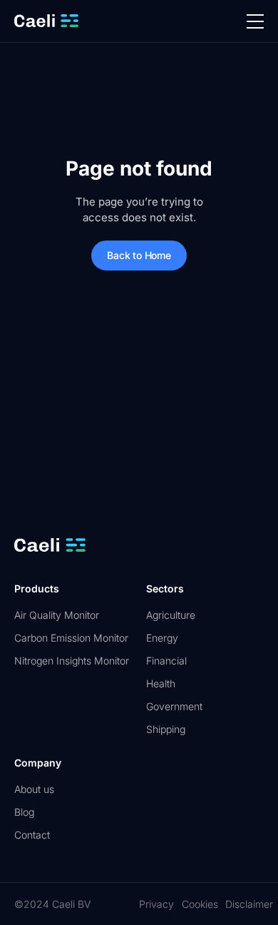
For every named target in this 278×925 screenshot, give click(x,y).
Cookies (200, 904)
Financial (166, 660)
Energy (162, 638)
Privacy (156, 904)
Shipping (165, 729)
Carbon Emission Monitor (71, 638)
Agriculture (170, 615)
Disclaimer (249, 904)
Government (174, 706)
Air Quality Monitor (56, 615)
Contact (32, 835)
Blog (24, 812)
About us (34, 789)
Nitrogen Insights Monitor (71, 660)
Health (160, 683)
